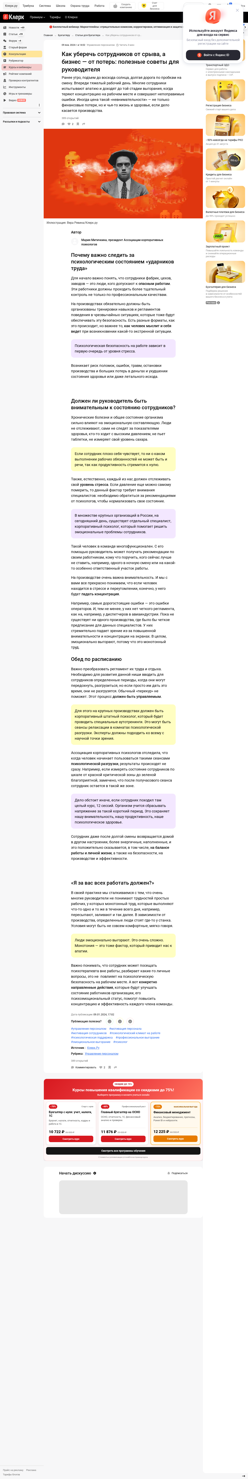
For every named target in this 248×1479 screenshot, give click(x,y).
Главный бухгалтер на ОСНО (120, 1112)
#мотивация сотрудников (89, 1033)
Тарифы (55, 17)
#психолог (120, 1042)
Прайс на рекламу (13, 1470)
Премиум (36, 17)
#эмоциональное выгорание (90, 1042)
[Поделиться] (83, 124)
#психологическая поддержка (92, 1037)
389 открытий (79, 1060)
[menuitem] (21, 27)
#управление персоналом (88, 1028)
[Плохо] (130, 1021)
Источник (78, 1048)
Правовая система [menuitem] (14, 112)
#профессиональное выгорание (137, 1037)
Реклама (31, 1470)
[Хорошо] (109, 1021)
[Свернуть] (243, 1476)
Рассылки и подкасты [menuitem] (16, 121)
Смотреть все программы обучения (123, 1150)
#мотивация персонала (125, 1028)
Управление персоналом (101, 45)
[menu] (23, 64)
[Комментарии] (63, 124)
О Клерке (71, 17)
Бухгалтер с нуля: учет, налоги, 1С (70, 1114)
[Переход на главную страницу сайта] (13, 17)
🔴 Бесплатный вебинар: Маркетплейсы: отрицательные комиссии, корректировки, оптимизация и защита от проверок (123, 26)
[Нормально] (120, 1021)
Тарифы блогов (11, 1474)
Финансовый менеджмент (172, 1112)
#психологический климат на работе (135, 1033)
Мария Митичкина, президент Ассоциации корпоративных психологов (122, 242)
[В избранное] (77, 124)
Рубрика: (77, 1053)
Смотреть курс (71, 1139)
